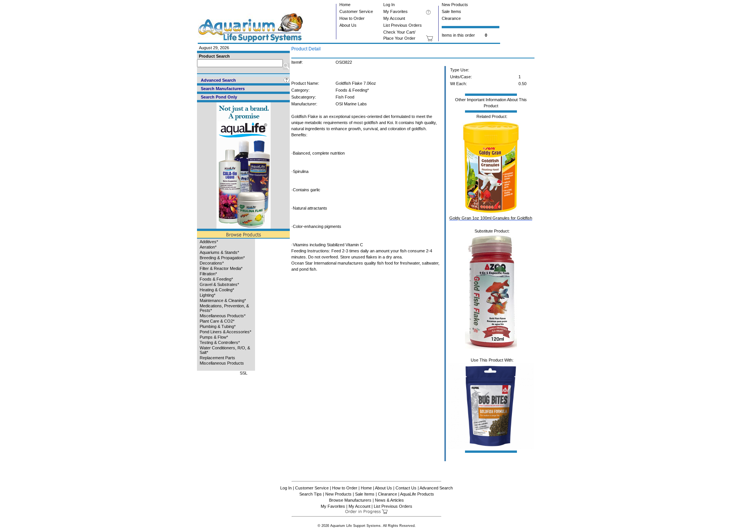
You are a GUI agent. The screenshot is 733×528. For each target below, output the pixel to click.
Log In (389, 4)
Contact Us (406, 488)
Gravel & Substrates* (219, 284)
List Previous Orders (402, 25)
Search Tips (310, 494)
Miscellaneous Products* (222, 315)
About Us (348, 25)
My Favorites (395, 11)
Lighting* (207, 295)
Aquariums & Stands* (219, 252)
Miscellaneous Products (222, 363)
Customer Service (356, 11)
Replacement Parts (217, 357)
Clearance (451, 18)
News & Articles (389, 500)
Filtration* (208, 273)
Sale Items (451, 11)
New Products (455, 4)
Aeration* (208, 247)
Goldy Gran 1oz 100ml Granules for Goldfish (490, 218)
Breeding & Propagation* (222, 257)
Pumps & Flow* (214, 337)
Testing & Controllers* (220, 342)
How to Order (352, 18)
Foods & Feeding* (216, 279)
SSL (243, 373)
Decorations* (212, 263)
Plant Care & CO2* (217, 321)
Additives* (209, 241)
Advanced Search (436, 488)
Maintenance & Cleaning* (223, 300)
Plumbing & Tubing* (218, 326)
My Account (394, 18)
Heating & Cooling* (217, 289)
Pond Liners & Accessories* (225, 331)
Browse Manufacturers (350, 500)
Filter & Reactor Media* (221, 268)
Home (344, 4)
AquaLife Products (417, 494)
